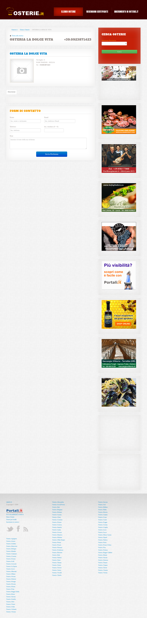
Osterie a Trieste (102, 567)
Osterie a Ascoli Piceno (58, 504)
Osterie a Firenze (56, 522)
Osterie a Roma (10, 594)
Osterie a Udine (10, 607)
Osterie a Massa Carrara (104, 535)
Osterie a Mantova (57, 535)
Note (11, 136)
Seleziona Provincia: (109, 40)
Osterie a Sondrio (11, 599)
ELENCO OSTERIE (68, 11)
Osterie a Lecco (10, 569)
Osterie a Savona (11, 596)
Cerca (119, 52)
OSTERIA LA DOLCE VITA (28, 53)
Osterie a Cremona (57, 520)
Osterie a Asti (102, 504)
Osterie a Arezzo (10, 541)
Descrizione (11, 92)
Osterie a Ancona (102, 502)
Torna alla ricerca (17, 36)
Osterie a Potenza (103, 550)
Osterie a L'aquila (103, 527)
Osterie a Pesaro (56, 545)
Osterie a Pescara (11, 584)
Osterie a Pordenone (57, 550)
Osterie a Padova (102, 540)
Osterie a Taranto (56, 562)
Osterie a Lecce (102, 530)
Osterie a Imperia (57, 527)
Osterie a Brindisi (11, 551)
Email (46, 117)
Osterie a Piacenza (57, 547)
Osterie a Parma (56, 542)
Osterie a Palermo (11, 579)
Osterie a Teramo (102, 562)
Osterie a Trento (10, 604)
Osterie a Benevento (11, 546)
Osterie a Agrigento (11, 538)
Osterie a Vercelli (57, 573)
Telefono (13, 127)
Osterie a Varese (56, 570)
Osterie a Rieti (56, 555)
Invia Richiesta (51, 154)
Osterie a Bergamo (57, 509)
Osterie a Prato (10, 589)
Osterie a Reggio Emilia (12, 591)
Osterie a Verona (102, 573)
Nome (12, 117)
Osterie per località (11, 519)
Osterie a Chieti (56, 517)
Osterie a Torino (56, 565)
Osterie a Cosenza (11, 556)
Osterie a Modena (57, 537)
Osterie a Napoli (102, 537)
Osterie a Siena (56, 560)
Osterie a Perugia (11, 581)
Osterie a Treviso (57, 567)
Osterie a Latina (56, 530)
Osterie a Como (102, 517)
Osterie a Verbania (11, 609)
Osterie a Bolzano (57, 512)
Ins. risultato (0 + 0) (51, 127)
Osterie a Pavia (102, 542)
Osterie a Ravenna (57, 552)
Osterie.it (14, 30)
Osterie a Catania (102, 515)
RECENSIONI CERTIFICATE (97, 11)
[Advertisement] (119, 431)
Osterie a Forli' (10, 561)
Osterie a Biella (102, 509)
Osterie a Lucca (102, 532)
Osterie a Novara (11, 576)
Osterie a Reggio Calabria (105, 552)
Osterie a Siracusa (103, 560)
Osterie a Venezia (103, 570)
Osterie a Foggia (102, 522)
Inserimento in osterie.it (12, 522)
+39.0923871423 (77, 39)
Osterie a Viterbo (56, 575)
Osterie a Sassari (102, 557)
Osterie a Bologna (11, 549)
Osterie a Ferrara (10, 559)
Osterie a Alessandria (58, 502)
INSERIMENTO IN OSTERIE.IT (126, 11)
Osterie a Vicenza (11, 612)
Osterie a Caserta (56, 515)
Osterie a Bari (56, 507)
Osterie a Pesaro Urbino (104, 545)
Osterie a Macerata (11, 571)
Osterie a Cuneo (102, 520)
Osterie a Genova (57, 525)
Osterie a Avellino (11, 544)
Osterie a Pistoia (10, 586)
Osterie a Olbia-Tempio (58, 540)
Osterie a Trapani (102, 565)
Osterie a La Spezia (11, 566)
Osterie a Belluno (103, 507)
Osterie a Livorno (57, 532)
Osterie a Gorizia (102, 525)
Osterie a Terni (10, 602)
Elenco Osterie (25, 30)
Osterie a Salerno (57, 557)
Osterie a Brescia (102, 512)
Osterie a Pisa (102, 547)
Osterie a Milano (10, 574)
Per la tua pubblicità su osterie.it (15, 514)
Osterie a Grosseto (11, 564)
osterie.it (9, 502)
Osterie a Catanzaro (11, 554)
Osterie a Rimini (102, 555)
